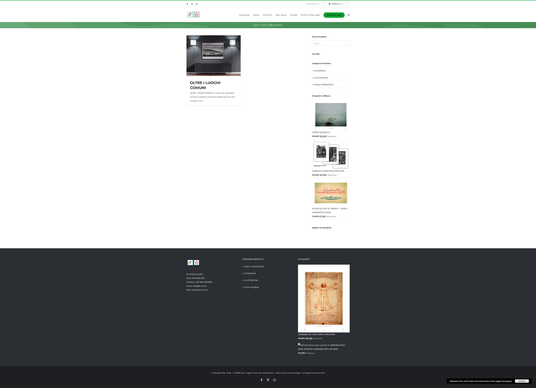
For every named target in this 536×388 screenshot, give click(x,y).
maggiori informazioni (503, 381)
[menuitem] (313, 3)
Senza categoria (251, 287)
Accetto (522, 381)
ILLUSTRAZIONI (321, 77)
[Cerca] (349, 15)
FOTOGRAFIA (320, 71)
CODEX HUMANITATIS (324, 84)
